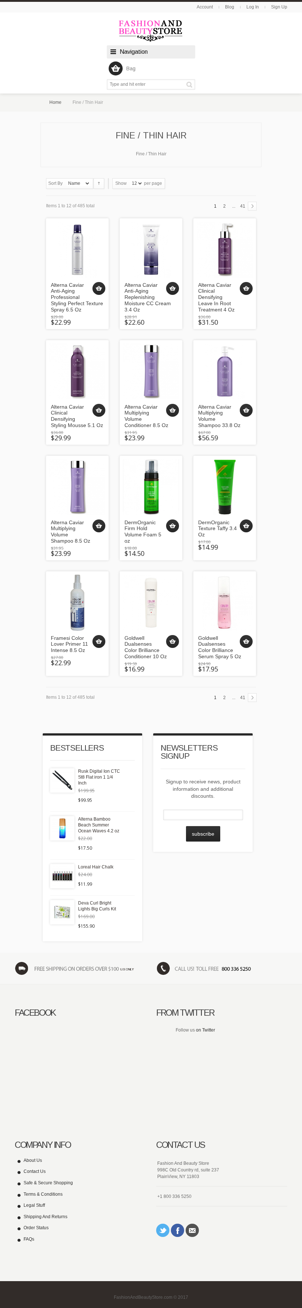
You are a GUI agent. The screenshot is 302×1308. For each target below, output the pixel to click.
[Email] (192, 1230)
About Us (33, 1160)
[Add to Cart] (98, 288)
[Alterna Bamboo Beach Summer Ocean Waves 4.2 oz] (62, 828)
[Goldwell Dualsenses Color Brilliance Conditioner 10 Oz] (151, 603)
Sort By (55, 183)
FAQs (29, 1239)
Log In (252, 7)
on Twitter (205, 1030)
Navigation (134, 52)
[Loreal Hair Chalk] (62, 876)
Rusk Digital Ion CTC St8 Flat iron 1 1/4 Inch (99, 777)
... (233, 206)
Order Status (36, 1227)
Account (205, 7)
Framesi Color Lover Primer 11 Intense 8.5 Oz (69, 644)
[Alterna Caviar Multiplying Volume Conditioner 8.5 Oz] (151, 371)
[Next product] (252, 206)
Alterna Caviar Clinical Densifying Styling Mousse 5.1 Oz (77, 416)
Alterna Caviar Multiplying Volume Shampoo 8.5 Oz (70, 531)
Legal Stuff (34, 1205)
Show (121, 183)
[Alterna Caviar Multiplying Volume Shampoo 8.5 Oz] (77, 487)
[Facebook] (177, 1230)
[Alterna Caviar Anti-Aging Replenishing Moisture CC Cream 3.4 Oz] (151, 250)
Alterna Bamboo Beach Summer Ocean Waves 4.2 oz (98, 825)
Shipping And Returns (45, 1216)
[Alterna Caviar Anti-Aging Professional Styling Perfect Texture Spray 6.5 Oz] (77, 250)
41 (242, 206)
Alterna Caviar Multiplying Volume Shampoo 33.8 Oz (219, 416)
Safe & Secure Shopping (48, 1182)
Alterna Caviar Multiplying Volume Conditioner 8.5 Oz (146, 416)
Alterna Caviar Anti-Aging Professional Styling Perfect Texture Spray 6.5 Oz (77, 297)
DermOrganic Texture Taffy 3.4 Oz (217, 528)
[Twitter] (162, 1230)
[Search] (190, 84)
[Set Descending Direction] (99, 183)
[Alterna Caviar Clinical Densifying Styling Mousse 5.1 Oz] (77, 371)
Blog (229, 7)
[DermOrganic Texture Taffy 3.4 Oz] (225, 487)
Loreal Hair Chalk (95, 867)
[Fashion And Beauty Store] (151, 31)
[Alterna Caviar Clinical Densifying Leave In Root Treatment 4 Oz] (225, 250)
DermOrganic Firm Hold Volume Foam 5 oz (142, 531)
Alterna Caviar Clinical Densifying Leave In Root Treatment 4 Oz (216, 297)
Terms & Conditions (43, 1194)
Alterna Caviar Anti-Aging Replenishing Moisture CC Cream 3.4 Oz (147, 297)
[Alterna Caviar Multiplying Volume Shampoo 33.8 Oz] (225, 371)
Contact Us (35, 1171)
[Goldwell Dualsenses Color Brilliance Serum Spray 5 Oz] (225, 603)
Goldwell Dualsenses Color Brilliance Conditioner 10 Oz (145, 647)
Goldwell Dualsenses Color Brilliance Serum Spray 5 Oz (219, 647)
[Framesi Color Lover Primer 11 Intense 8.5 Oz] (77, 603)
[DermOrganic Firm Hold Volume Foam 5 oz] (151, 487)
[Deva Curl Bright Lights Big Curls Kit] (62, 912)
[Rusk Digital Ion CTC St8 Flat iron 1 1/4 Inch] (62, 780)
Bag (131, 68)
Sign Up (279, 7)
